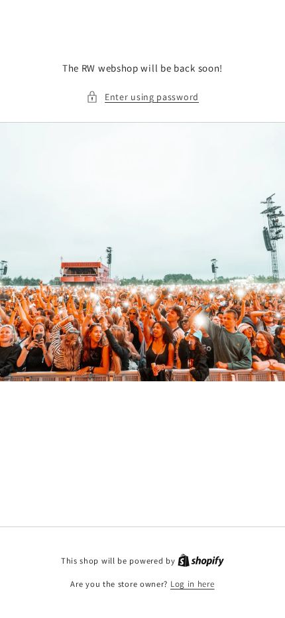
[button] (142, 97)
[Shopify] (201, 560)
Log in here (192, 583)
